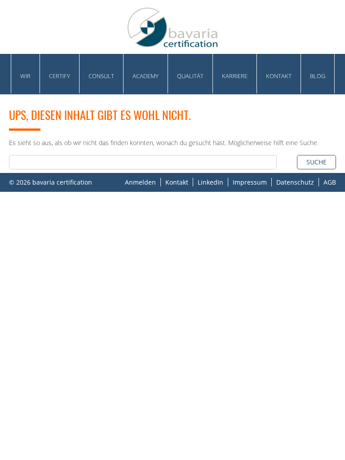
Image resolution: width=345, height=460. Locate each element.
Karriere (235, 76)
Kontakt (279, 76)
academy (146, 76)
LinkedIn (210, 182)
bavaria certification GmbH (172, 27)
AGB (329, 182)
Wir (25, 76)
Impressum (250, 182)
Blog (317, 76)
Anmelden (140, 182)
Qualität (190, 76)
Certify (59, 76)
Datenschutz (295, 182)
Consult (101, 76)
